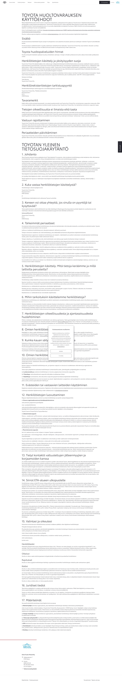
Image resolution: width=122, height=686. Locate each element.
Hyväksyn (61, 351)
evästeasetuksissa (61, 346)
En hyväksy (61, 355)
